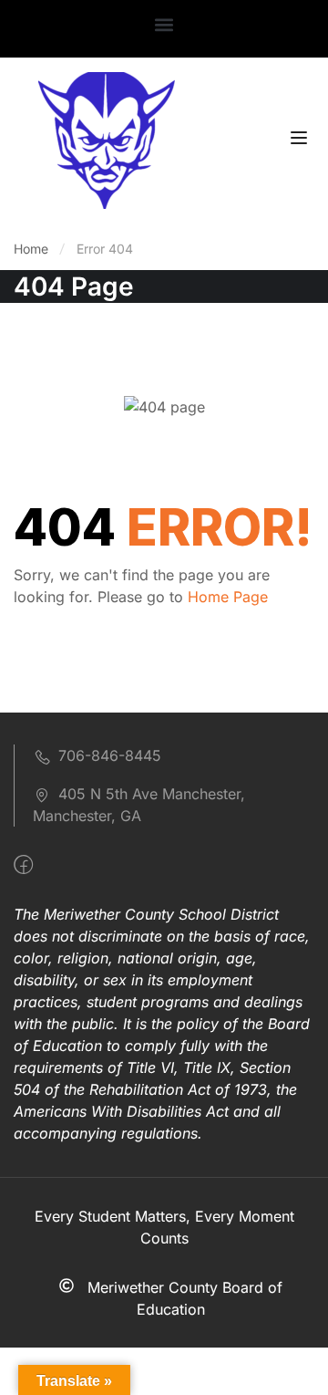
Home (31, 248)
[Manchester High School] (106, 139)
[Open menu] (301, 140)
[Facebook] (23, 865)
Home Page (228, 597)
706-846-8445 (109, 755)
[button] (164, 24)
